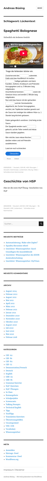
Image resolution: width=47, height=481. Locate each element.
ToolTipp (10, 414)
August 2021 (11, 297)
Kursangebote (12, 395)
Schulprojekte (12, 398)
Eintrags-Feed (12, 453)
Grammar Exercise (14, 383)
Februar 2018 (11, 337)
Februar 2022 (11, 294)
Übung (30, 170)
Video (36, 170)
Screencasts (11, 401)
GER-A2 (9, 377)
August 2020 (11, 325)
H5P (11, 208)
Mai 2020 (10, 334)
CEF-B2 (9, 361)
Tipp (8, 410)
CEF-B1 (9, 358)
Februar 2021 (11, 309)
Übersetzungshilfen (14, 420)
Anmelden (10, 450)
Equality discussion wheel (17, 246)
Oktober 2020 (12, 322)
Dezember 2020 (12, 316)
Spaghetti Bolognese (20, 31)
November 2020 (13, 319)
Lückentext (23, 170)
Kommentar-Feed (14, 456)
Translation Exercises (15, 417)
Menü (39, 8)
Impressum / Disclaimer (14, 470)
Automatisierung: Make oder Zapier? (22, 242)
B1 (38, 206)
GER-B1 (22, 167)
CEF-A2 (9, 355)
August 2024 (11, 291)
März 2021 (10, 306)
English (9, 374)
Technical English (13, 407)
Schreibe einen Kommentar (14, 172)
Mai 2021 (10, 300)
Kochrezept (14, 170)
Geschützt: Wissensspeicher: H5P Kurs (22, 261)
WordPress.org (12, 459)
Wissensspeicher (13, 432)
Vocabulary (10, 429)
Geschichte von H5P (20, 181)
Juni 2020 (10, 331)
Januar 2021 (11, 312)
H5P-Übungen (31, 167)
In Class (9, 392)
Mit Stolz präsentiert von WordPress (29, 477)
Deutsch (16, 167)
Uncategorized (12, 423)
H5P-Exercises (12, 386)
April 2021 (10, 303)
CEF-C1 (9, 364)
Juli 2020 (9, 328)
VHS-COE (10, 426)
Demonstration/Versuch (16, 367)
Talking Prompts (13, 404)
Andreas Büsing (14, 8)
